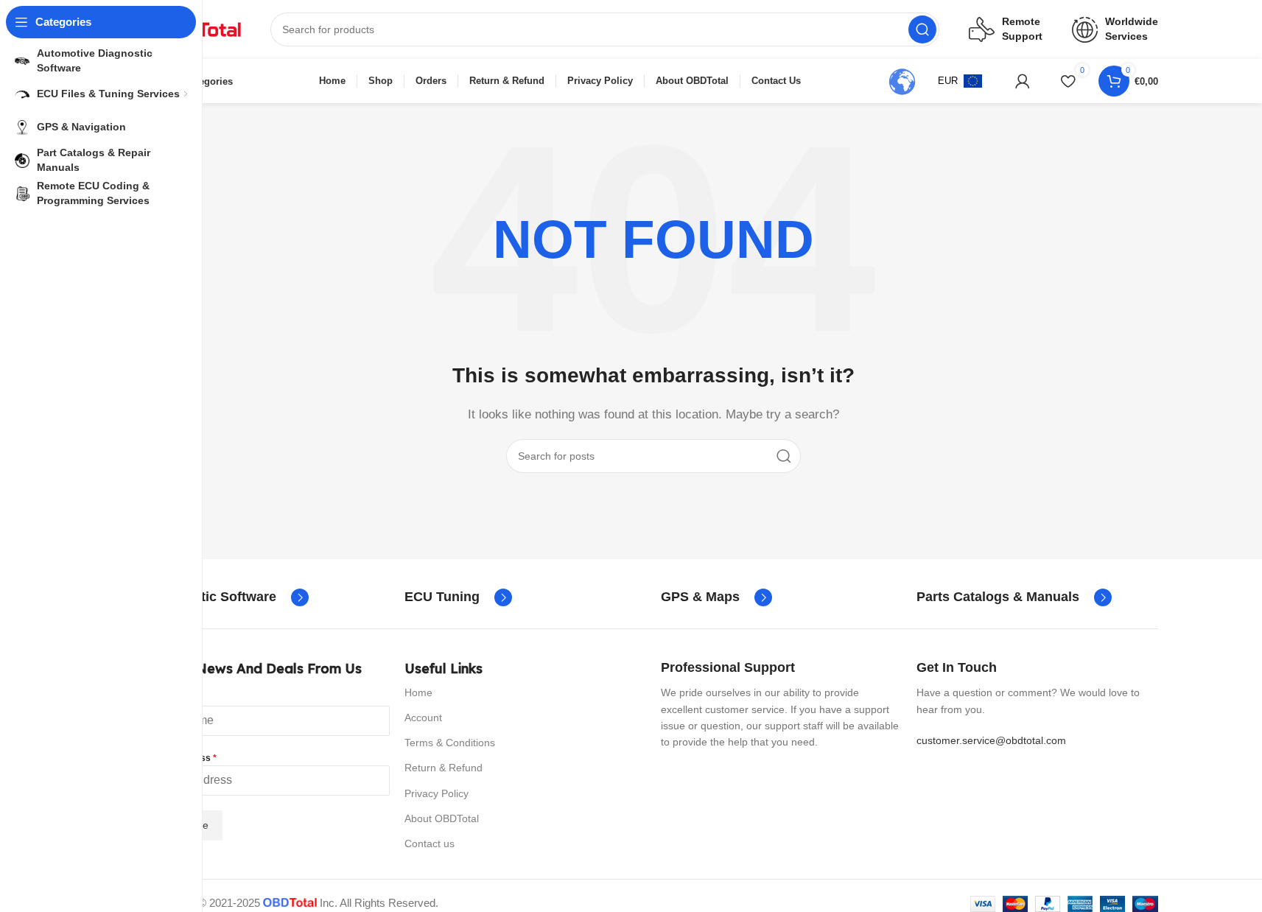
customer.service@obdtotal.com (991, 740)
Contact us (429, 843)
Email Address (183, 758)
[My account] (1022, 81)
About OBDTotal (441, 818)
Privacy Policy (436, 793)
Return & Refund (443, 768)
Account (423, 717)
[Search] (922, 29)
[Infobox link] (229, 597)
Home (418, 692)
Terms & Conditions (449, 742)
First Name (175, 698)
